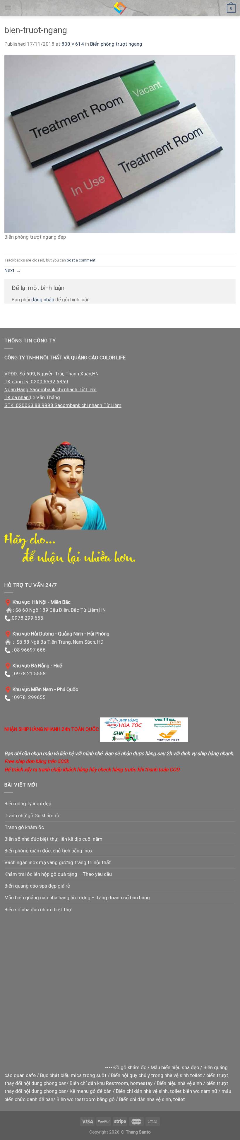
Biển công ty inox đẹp (27, 803)
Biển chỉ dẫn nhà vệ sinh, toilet (149, 1091)
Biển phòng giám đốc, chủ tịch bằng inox (48, 851)
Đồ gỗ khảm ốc (129, 1067)
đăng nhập (42, 299)
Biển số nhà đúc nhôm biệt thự (37, 909)
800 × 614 (72, 44)
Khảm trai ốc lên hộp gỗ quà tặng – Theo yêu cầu (58, 874)
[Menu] (8, 8)
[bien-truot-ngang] (120, 144)
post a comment (81, 260)
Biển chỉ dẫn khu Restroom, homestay (111, 1083)
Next (12, 270)
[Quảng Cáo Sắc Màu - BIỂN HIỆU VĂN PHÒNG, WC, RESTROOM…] (120, 8)
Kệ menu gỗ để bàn (91, 1091)
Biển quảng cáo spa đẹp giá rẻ (37, 886)
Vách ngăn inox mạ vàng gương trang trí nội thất (57, 862)
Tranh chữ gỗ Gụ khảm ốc (32, 815)
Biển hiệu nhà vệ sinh (179, 1083)
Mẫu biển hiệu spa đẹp (175, 1067)
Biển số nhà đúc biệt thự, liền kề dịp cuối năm (53, 839)
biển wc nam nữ (200, 1091)
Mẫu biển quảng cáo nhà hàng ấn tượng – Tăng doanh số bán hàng (77, 897)
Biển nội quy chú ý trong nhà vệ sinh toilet (156, 1075)
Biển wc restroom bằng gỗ (85, 1099)
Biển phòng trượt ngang (116, 44)
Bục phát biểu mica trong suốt (73, 1075)
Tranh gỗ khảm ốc (24, 827)
